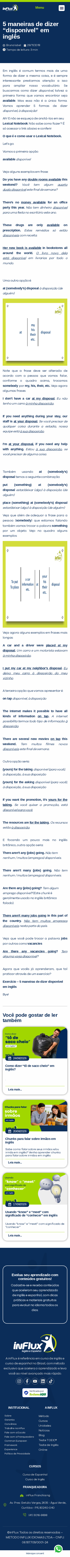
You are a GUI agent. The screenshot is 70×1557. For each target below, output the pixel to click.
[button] (62, 8)
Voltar (14, 262)
